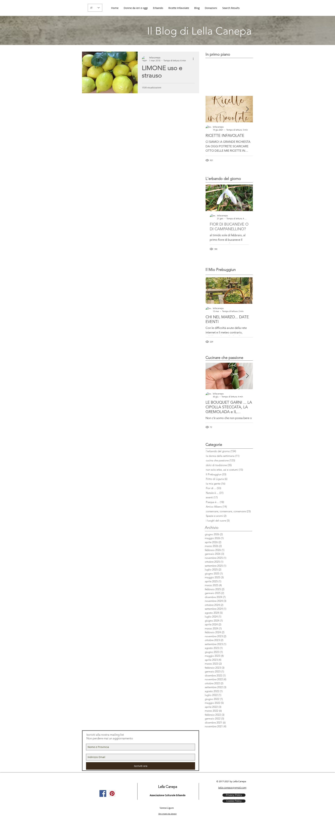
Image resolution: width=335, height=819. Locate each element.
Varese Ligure (167, 807)
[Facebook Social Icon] (102, 793)
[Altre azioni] (194, 59)
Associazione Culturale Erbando (167, 795)
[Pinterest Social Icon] (112, 793)
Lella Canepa (167, 786)
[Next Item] (247, 109)
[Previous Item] (211, 109)
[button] (211, 7)
